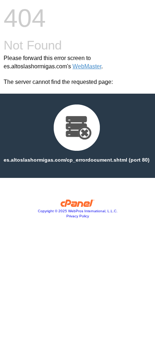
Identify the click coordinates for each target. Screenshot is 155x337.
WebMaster (86, 66)
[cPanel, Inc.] (78, 205)
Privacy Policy (77, 216)
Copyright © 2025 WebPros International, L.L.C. (78, 211)
